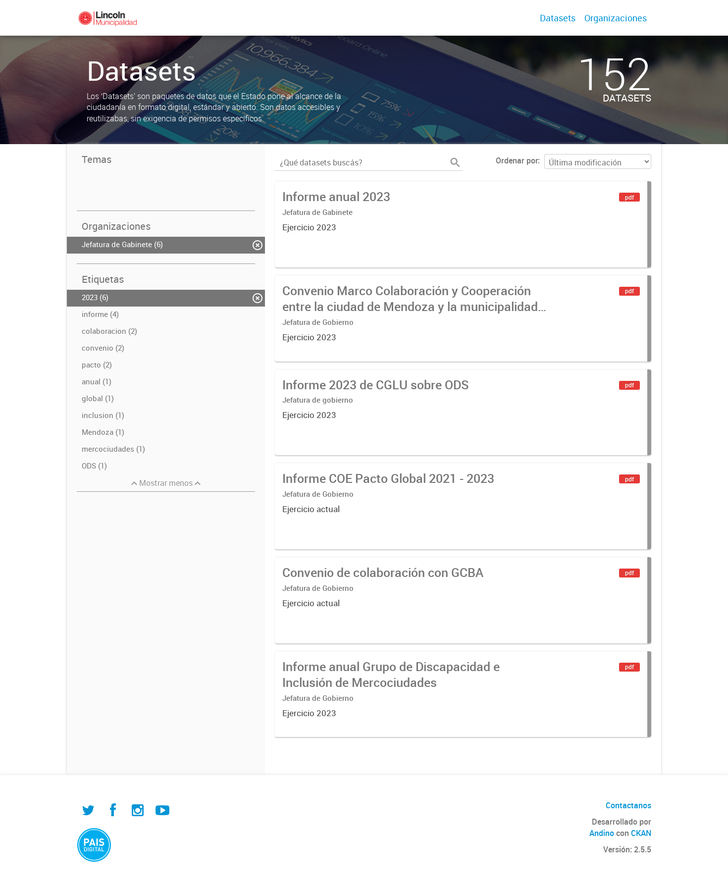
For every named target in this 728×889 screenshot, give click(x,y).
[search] (455, 162)
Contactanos (628, 805)
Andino (601, 833)
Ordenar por (517, 160)
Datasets (557, 18)
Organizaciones (615, 18)
